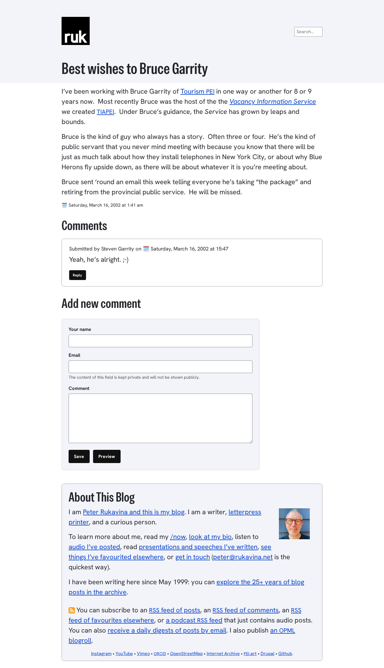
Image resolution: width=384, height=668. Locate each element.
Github (285, 653)
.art (250, 653)
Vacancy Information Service (272, 101)
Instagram (101, 653)
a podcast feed (194, 620)
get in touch (192, 556)
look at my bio (210, 536)
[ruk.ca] (192, 31)
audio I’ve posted (94, 546)
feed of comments (246, 610)
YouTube (124, 653)
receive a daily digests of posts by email (167, 630)
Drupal (267, 653)
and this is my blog (133, 511)
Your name (80, 329)
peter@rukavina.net (243, 556)
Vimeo (143, 653)
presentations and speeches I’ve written (198, 546)
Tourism (197, 91)
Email (74, 355)
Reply (77, 275)
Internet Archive (223, 653)
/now (178, 536)
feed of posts (174, 610)
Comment (79, 388)
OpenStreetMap (186, 653)
